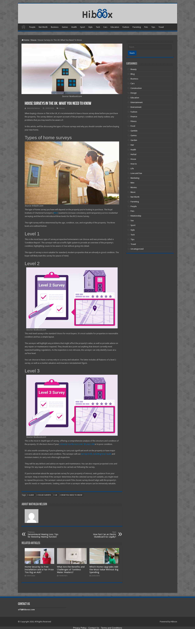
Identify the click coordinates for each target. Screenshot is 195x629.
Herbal (133, 154)
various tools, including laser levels (96, 454)
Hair (132, 145)
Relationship (136, 216)
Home (23, 26)
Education (115, 27)
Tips (153, 27)
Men (132, 183)
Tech (98, 27)
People (32, 27)
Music (133, 192)
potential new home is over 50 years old (76, 444)
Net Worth (43, 27)
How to (134, 164)
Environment (136, 107)
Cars (105, 27)
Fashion (125, 27)
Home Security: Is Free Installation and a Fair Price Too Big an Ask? (39, 569)
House (33, 40)
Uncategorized (137, 249)
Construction (136, 88)
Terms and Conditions (111, 628)
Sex (132, 220)
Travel (161, 27)
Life (132, 168)
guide (31, 495)
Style (90, 27)
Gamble (134, 131)
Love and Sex (136, 173)
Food (133, 126)
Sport (82, 27)
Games (65, 27)
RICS (56, 213)
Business (54, 27)
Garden (134, 140)
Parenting (137, 27)
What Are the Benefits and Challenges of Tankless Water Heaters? (71, 569)
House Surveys (44, 495)
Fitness (133, 121)
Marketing (135, 178)
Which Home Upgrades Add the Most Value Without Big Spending (103, 569)
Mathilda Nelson (33, 108)
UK (56, 495)
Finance (134, 116)
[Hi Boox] (98, 13)
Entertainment (137, 102)
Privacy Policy (79, 628)
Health (74, 27)
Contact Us (93, 628)
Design (134, 93)
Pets (146, 27)
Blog (133, 74)
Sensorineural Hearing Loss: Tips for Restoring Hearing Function (43, 534)
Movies (134, 187)
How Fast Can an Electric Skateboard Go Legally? (104, 534)
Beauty (133, 69)
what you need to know (71, 495)
